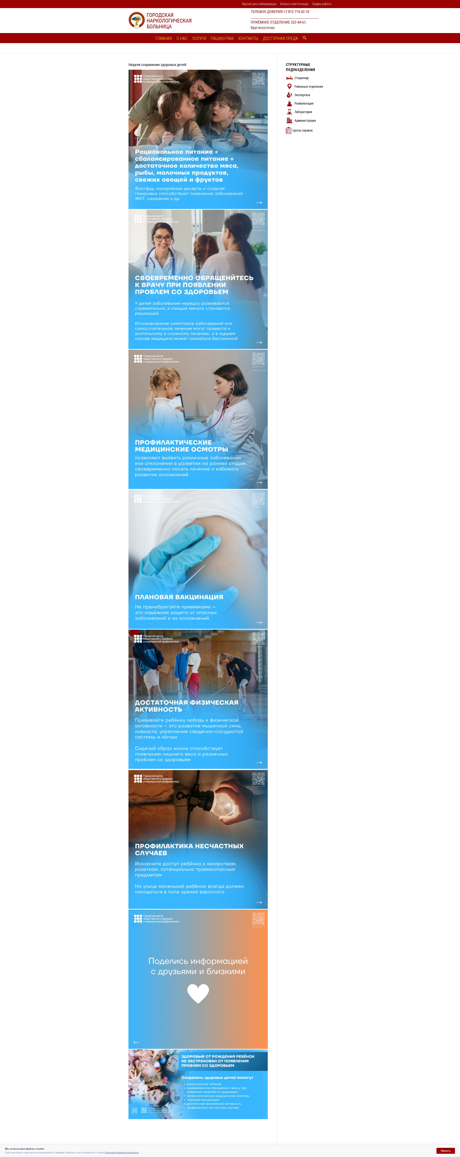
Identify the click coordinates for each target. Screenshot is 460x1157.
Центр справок (303, 130)
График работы (322, 4)
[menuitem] (259, 4)
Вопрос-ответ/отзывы (294, 4)
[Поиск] (303, 38)
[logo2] (159, 20)
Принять (446, 1150)
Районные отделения (309, 86)
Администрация (305, 120)
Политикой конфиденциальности (122, 1152)
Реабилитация (304, 103)
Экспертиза (302, 95)
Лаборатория (303, 112)
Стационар (302, 78)
